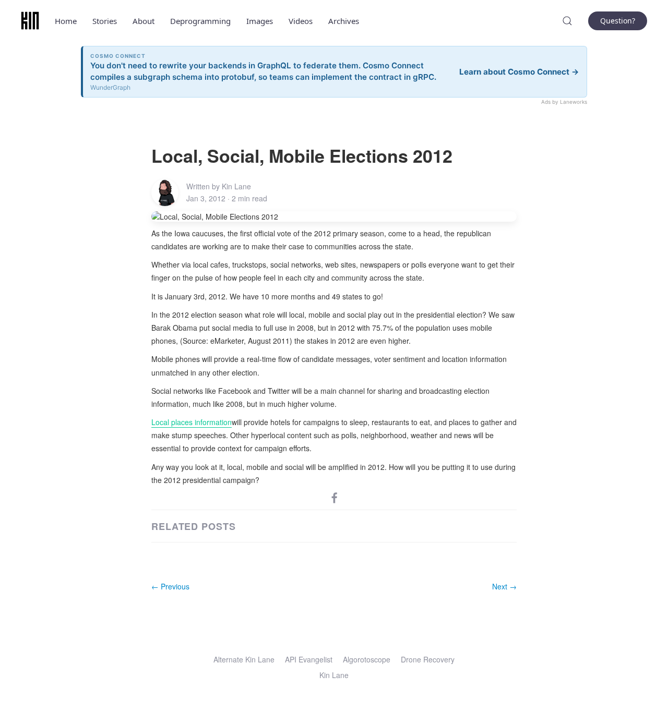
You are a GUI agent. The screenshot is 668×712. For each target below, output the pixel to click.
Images (259, 21)
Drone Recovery (428, 659)
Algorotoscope (366, 659)
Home (66, 21)
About (143, 21)
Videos (301, 21)
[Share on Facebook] (334, 497)
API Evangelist (308, 659)
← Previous (170, 586)
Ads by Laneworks (564, 102)
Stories (104, 21)
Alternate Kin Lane (244, 659)
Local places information (191, 422)
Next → (504, 586)
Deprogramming (200, 21)
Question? (617, 21)
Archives (343, 21)
